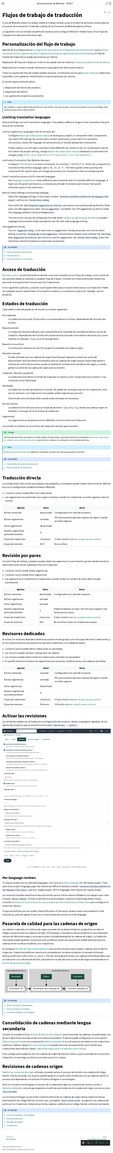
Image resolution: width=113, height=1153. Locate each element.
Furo (32, 1149)
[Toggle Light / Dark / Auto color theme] (106, 3)
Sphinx (13, 1149)
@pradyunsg (24, 1149)
